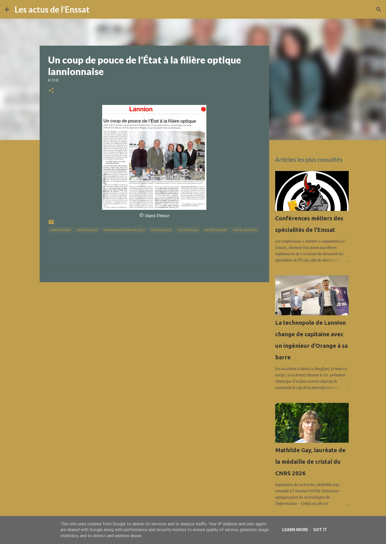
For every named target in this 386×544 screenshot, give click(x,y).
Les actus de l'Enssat (52, 9)
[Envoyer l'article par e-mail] (51, 224)
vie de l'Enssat (216, 230)
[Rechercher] (97, 9)
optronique (87, 230)
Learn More (295, 529)
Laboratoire (60, 230)
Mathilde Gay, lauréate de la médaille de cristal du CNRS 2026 (310, 461)
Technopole (188, 230)
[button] (51, 90)
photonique (161, 230)
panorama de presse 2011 (124, 230)
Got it (320, 529)
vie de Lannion (245, 230)
